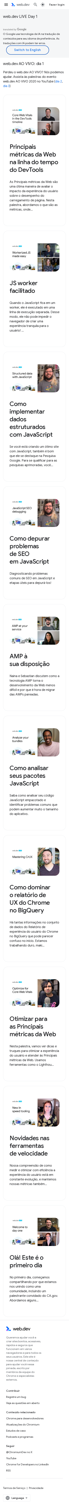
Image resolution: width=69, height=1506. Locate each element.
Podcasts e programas (19, 1437)
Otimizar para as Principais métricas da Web (33, 1026)
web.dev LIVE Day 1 (20, 16)
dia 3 (6, 86)
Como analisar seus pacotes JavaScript (29, 775)
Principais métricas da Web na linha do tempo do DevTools (34, 158)
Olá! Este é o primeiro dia (27, 1261)
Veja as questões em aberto (22, 1403)
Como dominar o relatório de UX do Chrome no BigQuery (30, 898)
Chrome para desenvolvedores (25, 1418)
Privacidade (36, 1488)
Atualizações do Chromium (22, 1424)
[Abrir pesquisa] (35, 4)
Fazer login (57, 4)
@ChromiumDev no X (19, 1452)
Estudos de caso (16, 1430)
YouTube (11, 1458)
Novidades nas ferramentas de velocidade (29, 1145)
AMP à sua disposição (30, 660)
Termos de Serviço (14, 1488)
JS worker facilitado (24, 287)
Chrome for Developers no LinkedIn (27, 1464)
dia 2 (58, 81)
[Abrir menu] (6, 4)
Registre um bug (16, 1397)
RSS (8, 1470)
